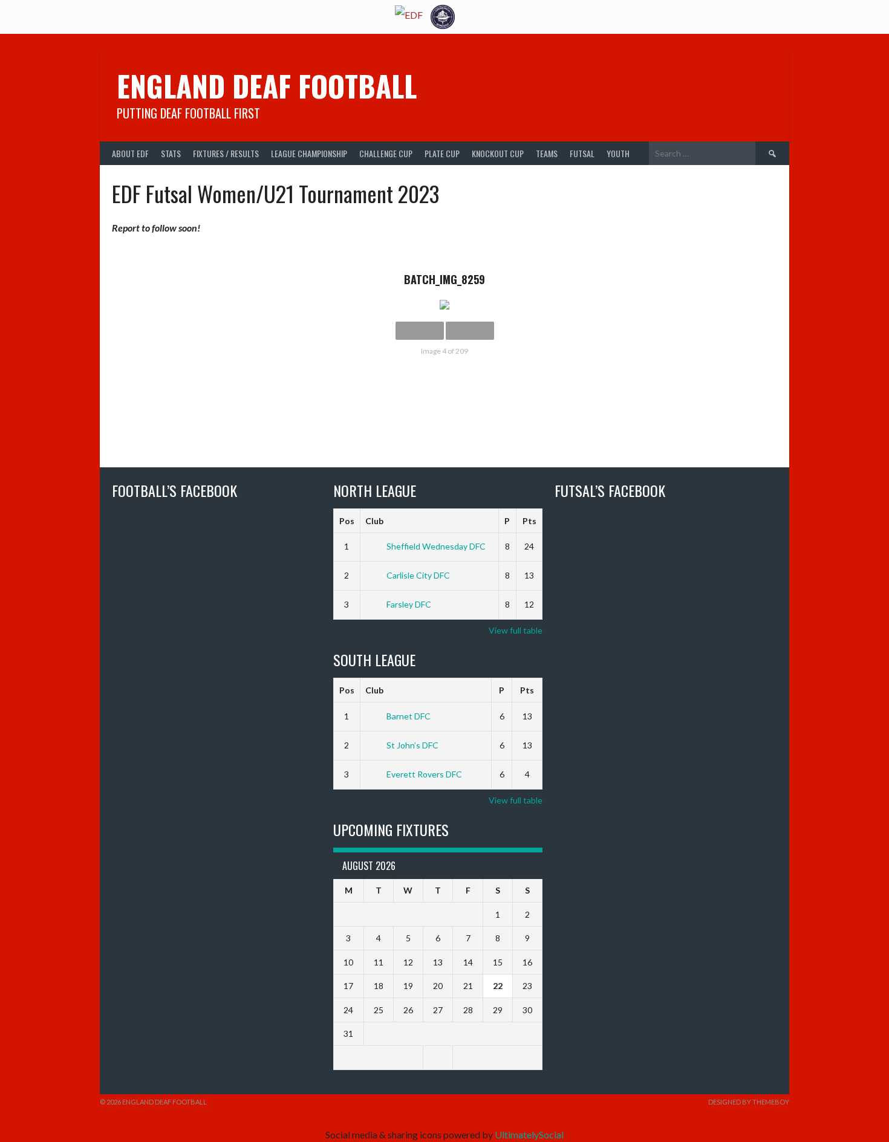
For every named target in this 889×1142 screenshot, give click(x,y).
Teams (547, 153)
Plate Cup (442, 153)
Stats (171, 153)
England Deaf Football (267, 85)
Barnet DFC (408, 716)
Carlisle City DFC (418, 575)
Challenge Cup (385, 153)
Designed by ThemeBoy (748, 1102)
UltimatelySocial (529, 1134)
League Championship (309, 153)
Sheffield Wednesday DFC (436, 546)
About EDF (130, 153)
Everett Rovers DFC (424, 774)
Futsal (582, 153)
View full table (515, 630)
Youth (618, 153)
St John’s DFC (412, 745)
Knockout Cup (498, 153)
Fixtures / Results (226, 153)
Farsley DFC (408, 604)
